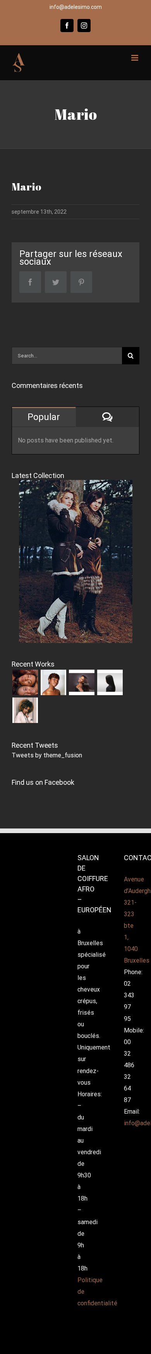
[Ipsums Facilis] (25, 682)
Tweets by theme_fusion (47, 755)
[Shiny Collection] (53, 682)
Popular (43, 417)
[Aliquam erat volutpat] (109, 682)
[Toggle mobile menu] (135, 58)
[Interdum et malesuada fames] (25, 710)
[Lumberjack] (81, 682)
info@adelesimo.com (76, 7)
